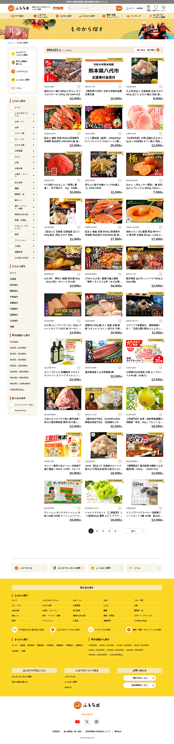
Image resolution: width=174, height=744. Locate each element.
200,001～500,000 (19, 378)
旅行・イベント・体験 (51, 616)
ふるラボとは (69, 677)
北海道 (13, 279)
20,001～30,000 (18, 354)
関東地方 (14, 291)
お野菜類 (76, 605)
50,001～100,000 (18, 366)
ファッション (47, 621)
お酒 (136, 605)
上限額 (148, 10)
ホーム (10, 43)
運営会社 (118, 731)
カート (163, 10)
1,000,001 (17, 390)
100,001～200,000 (19, 372)
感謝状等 (107, 621)
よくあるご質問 (70, 682)
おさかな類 (46, 605)
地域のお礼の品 (79, 616)
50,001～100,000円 (96, 650)
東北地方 (14, 285)
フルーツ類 (138, 600)
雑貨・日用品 (109, 616)
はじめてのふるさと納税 (21, 677)
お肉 (105, 600)
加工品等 (76, 610)
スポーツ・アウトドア (143, 616)
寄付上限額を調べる (20, 682)
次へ (133, 531)
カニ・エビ (16, 605)
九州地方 (14, 321)
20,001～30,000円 (124, 645)
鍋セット (15, 616)
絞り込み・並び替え (146, 50)
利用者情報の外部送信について (97, 731)
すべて (18, 107)
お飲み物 (15, 610)
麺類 (105, 610)
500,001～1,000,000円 (98, 655)
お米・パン (77, 600)
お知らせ (68, 687)
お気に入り (156, 10)
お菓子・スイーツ (49, 610)
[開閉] (33, 114)
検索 (119, 8)
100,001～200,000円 (115, 650)
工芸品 (75, 621)
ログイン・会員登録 (136, 8)
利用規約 (56, 731)
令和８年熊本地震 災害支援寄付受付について (87, 2)
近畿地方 (14, 303)
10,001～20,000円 (106, 645)
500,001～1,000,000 (20, 384)
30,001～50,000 (18, 360)
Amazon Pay (20, 410)
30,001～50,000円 (141, 645)
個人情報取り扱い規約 (73, 731)
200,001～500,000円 (134, 650)
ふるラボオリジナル (50, 600)
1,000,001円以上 (116, 655)
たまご (106, 605)
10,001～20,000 (18, 348)
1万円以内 (93, 645)
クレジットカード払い (24, 405)
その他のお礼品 (140, 621)
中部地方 (14, 297)
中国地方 (14, 309)
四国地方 (14, 315)
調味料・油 (138, 610)
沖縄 (12, 327)
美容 (13, 621)
